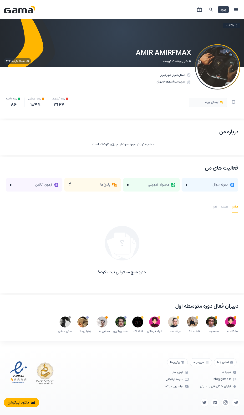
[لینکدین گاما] (215, 402)
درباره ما (226, 372)
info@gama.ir (222, 379)
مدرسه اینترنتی (174, 379)
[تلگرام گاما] (236, 402)
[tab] (235, 207)
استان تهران (178, 75)
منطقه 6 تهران (165, 82)
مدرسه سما (179, 82)
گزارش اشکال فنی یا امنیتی (215, 386)
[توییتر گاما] (204, 402)
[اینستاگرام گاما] (225, 402)
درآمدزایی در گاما (173, 386)
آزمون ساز (178, 372)
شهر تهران (166, 75)
